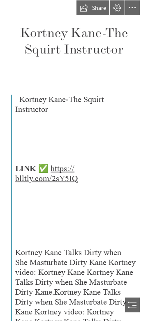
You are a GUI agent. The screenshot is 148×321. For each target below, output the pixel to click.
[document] (74, 160)
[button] (92, 7)
